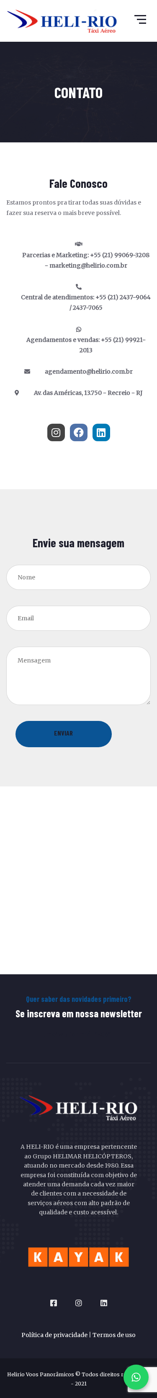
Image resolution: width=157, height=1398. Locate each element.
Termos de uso (114, 1335)
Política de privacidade (54, 1335)
